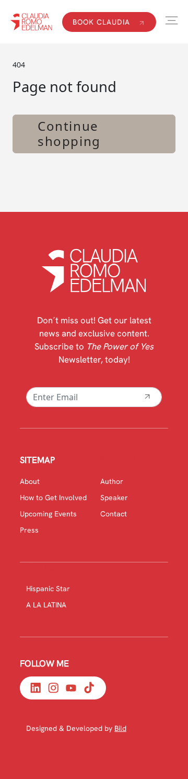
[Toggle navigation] (171, 21)
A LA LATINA (46, 604)
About (30, 481)
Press (29, 530)
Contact (113, 513)
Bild (120, 728)
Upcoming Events (48, 513)
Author (111, 481)
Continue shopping (69, 133)
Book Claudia (103, 22)
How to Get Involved (53, 497)
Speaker (114, 497)
